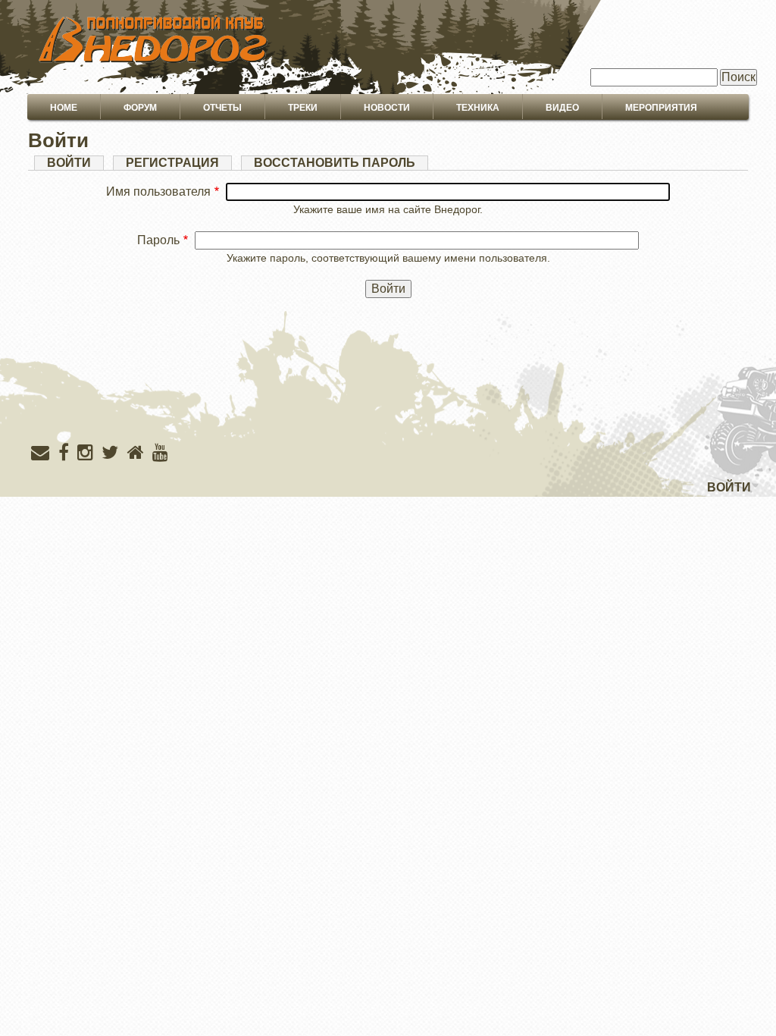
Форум (140, 107)
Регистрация (172, 162)
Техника (477, 107)
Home (63, 107)
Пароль (158, 240)
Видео (562, 107)
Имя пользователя (158, 191)
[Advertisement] (388, 401)
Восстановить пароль (334, 162)
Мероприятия (661, 107)
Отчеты (222, 107)
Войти (75, 163)
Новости (387, 107)
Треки (303, 107)
